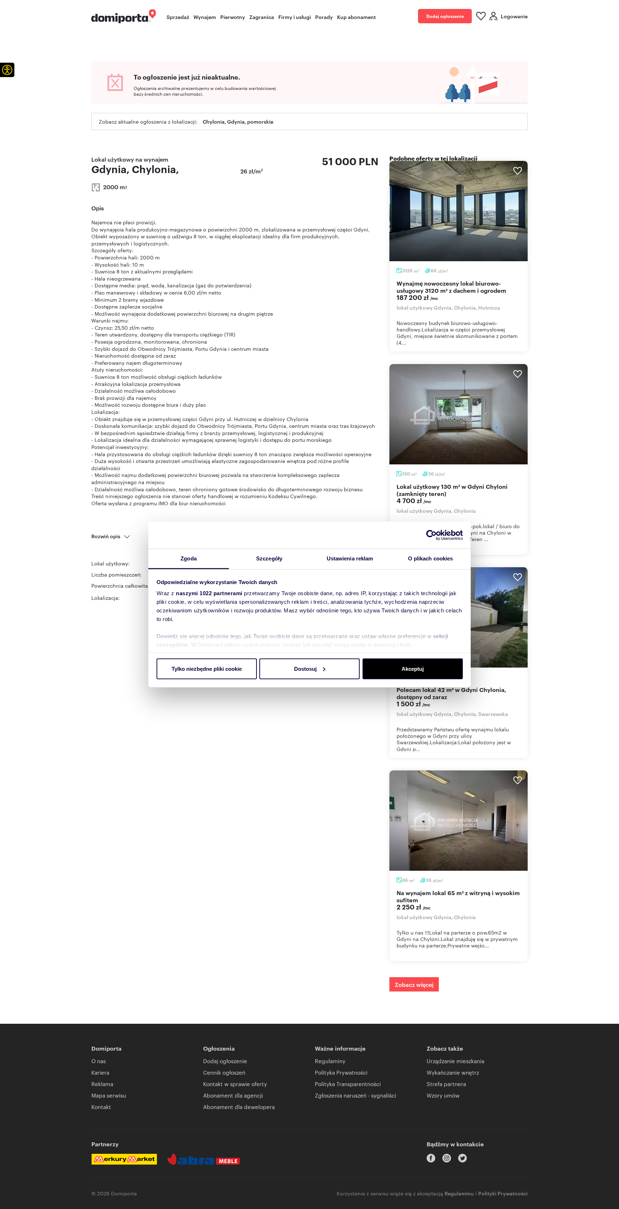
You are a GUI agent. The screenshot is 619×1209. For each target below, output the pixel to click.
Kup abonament (356, 16)
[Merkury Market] (124, 1159)
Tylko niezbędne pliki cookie (207, 668)
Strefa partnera (446, 1084)
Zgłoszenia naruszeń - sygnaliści (355, 1095)
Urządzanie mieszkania (455, 1061)
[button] (7, 70)
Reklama (102, 1084)
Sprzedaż (178, 16)
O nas (98, 1061)
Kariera (100, 1072)
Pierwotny (232, 16)
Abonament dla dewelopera (239, 1106)
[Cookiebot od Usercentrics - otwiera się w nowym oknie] (431, 535)
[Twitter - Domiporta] (462, 1158)
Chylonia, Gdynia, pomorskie (238, 121)
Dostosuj (305, 668)
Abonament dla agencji (233, 1095)
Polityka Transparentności (348, 1084)
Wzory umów (443, 1095)
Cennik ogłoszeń (224, 1072)
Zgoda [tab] (189, 558)
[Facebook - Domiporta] (431, 1158)
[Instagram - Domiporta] (446, 1158)
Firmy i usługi (294, 16)
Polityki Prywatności (503, 1193)
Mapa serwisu (108, 1095)
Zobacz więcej (414, 984)
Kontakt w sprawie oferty (235, 1084)
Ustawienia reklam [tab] (350, 558)
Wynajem (204, 16)
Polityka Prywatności (341, 1072)
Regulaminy (330, 1061)
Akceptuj (413, 668)
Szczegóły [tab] (269, 558)
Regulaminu (459, 1193)
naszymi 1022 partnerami (209, 593)
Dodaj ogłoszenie (445, 16)
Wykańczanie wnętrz (453, 1072)
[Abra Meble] (204, 1159)
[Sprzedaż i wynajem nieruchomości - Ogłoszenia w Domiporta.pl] (123, 16)
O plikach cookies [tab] (430, 558)
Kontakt (101, 1106)
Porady (324, 16)
